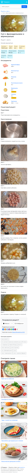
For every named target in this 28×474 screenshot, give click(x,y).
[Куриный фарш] (5, 65)
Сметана (13, 94)
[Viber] (9, 329)
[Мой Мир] (13, 329)
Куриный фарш (15, 64)
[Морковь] (5, 78)
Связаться (14, 472)
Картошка (14, 101)
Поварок (7, 2)
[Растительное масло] (5, 84)
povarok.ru (22, 467)
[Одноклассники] (5, 329)
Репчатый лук (15, 70)
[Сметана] (5, 96)
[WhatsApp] (11, 329)
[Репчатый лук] (5, 72)
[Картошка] (5, 102)
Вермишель (14, 88)
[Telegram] (7, 329)
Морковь (13, 76)
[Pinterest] (15, 329)
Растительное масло (17, 83)
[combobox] (11, 6)
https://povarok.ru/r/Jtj (18, 332)
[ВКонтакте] (3, 329)
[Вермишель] (5, 90)
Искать (24, 6)
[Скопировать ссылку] (17, 329)
